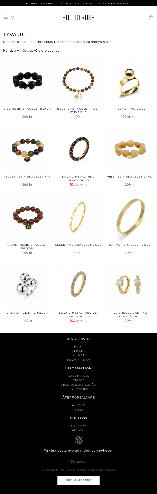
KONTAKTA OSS (78, 375)
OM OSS (78, 380)
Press (78, 409)
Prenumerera (79, 480)
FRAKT (78, 346)
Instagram (78, 425)
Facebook (78, 430)
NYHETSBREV (79, 389)
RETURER (78, 350)
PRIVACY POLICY (78, 359)
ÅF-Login (78, 405)
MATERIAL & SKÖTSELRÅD (78, 384)
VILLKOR (78, 355)
